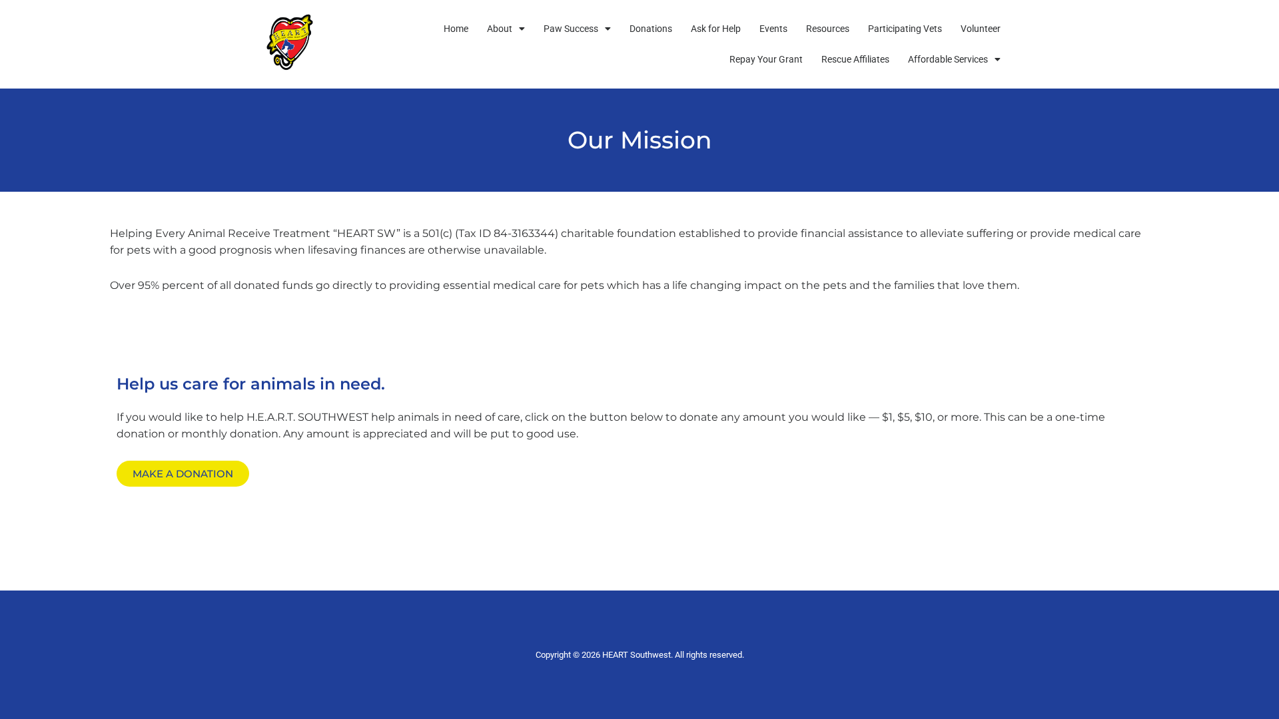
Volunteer (981, 28)
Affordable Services (948, 59)
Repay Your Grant (766, 59)
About (499, 28)
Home (456, 28)
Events (773, 28)
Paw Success (571, 28)
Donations (651, 28)
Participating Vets (905, 28)
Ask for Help (716, 28)
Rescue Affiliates (855, 59)
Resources (827, 28)
